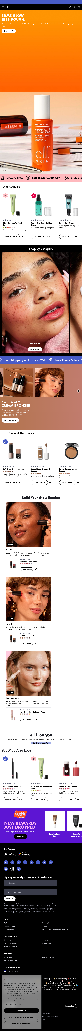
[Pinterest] (19, 862)
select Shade (11, 236)
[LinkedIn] (51, 862)
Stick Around (10, 420)
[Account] (75, 7)
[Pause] (78, 391)
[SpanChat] (44, 862)
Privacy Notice (46, 1013)
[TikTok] (6, 862)
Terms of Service (24, 913)
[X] (38, 862)
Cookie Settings (46, 1019)
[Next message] (79, 2)
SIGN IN (20, 836)
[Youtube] (32, 862)
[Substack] (6, 869)
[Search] (70, 7)
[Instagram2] (19, 869)
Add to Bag (39, 236)
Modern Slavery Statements (50, 1016)
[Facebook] (25, 862)
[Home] (7, 7)
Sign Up (9, 899)
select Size (67, 236)
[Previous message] (3, 2)
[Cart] (79, 7)
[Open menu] (3, 7)
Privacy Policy (12, 913)
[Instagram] (12, 862)
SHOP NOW (9, 31)
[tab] (3, 170)
